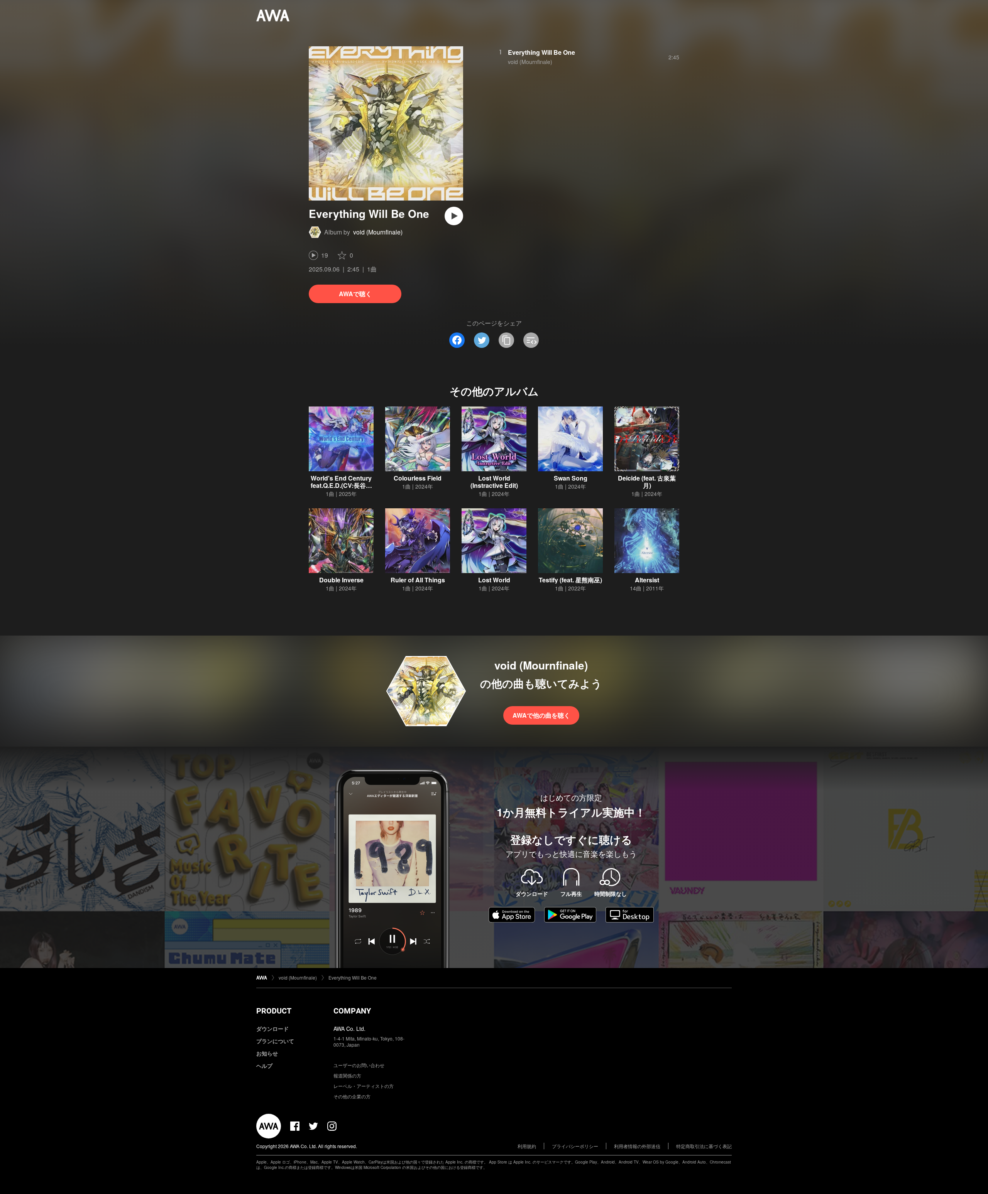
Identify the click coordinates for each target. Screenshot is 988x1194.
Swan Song (570, 478)
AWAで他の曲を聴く (541, 715)
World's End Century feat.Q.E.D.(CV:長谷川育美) (341, 485)
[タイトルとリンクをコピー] (506, 340)
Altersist (647, 579)
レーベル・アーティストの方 (363, 1086)
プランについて (275, 1041)
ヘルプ (264, 1065)
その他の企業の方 (351, 1096)
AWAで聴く (355, 293)
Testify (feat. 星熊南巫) (570, 579)
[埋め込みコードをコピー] (531, 340)
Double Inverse (341, 579)
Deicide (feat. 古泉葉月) (647, 482)
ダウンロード (272, 1028)
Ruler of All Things (418, 579)
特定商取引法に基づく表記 (704, 1146)
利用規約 (527, 1146)
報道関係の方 (347, 1075)
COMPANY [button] (352, 1010)
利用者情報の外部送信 (637, 1146)
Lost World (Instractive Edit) (494, 482)
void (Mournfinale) (378, 232)
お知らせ (267, 1053)
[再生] (454, 216)
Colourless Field (418, 478)
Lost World (494, 579)
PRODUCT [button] (273, 1010)
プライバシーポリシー (575, 1146)
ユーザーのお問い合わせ (358, 1065)
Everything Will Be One (541, 52)
